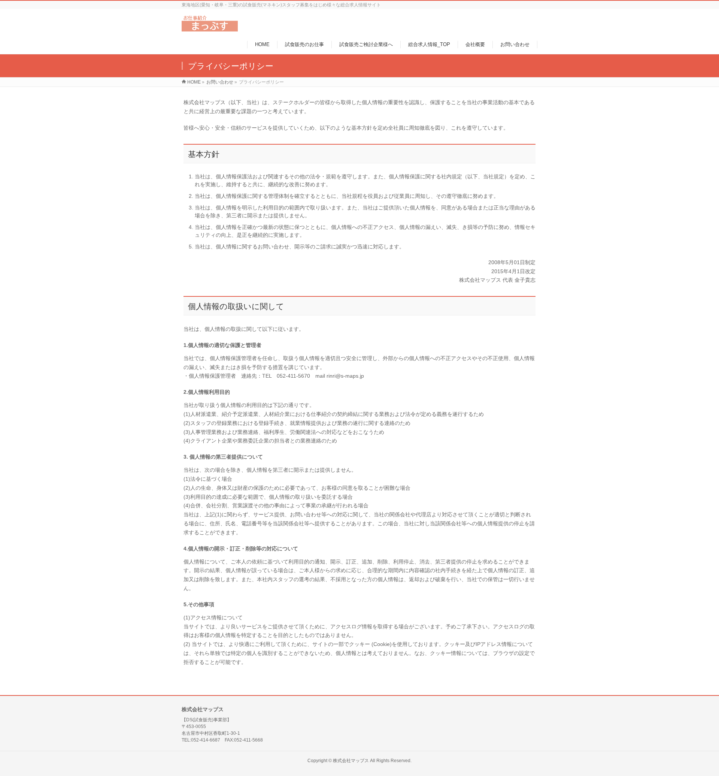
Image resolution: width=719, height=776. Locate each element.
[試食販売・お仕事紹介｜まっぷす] (210, 27)
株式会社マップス (351, 760)
